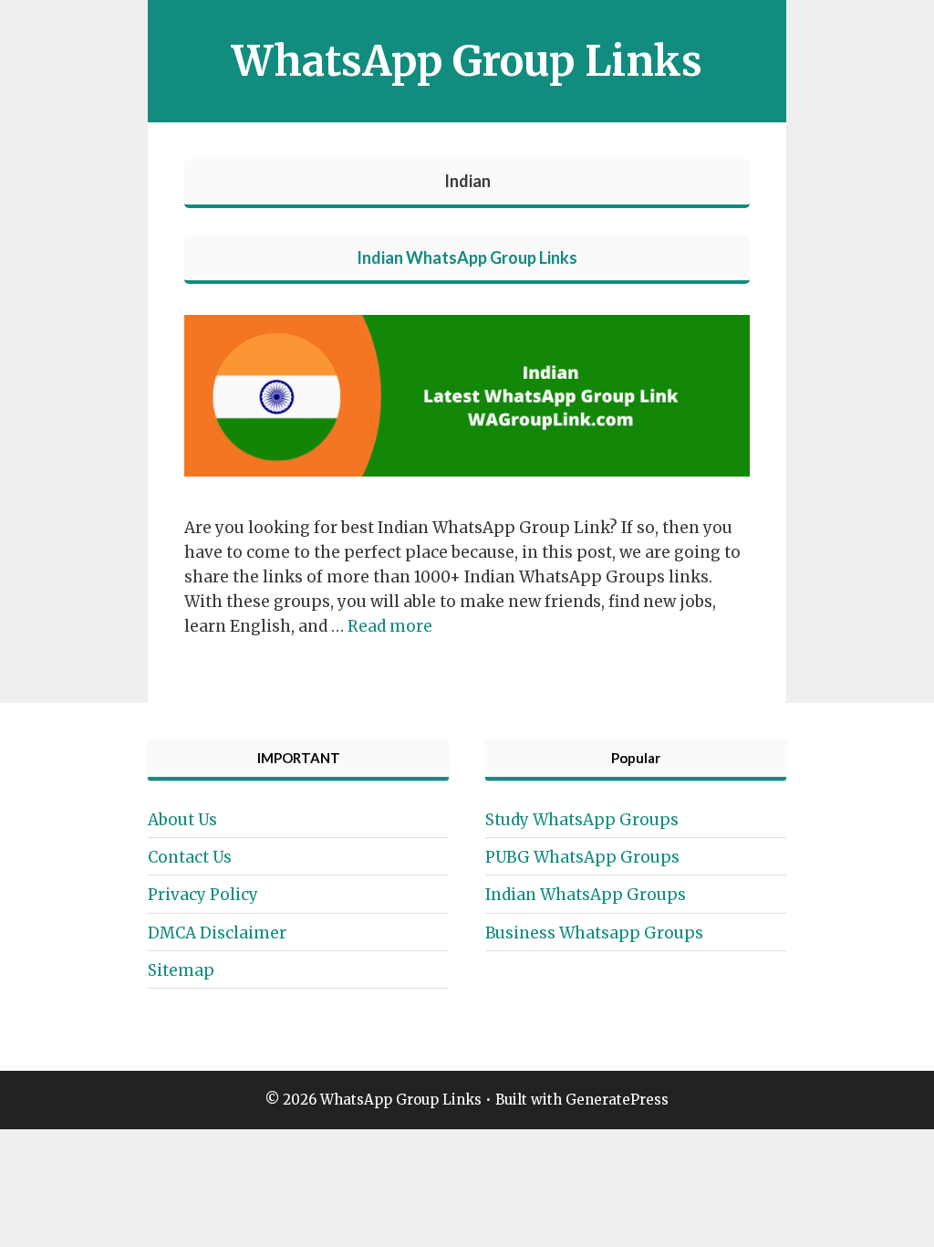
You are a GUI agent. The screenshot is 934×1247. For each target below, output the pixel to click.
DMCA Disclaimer (217, 933)
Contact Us (190, 857)
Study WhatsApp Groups (582, 820)
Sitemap (181, 970)
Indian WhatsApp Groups (585, 895)
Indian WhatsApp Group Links (467, 257)
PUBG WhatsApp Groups (582, 857)
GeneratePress (617, 1099)
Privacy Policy (203, 895)
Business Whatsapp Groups (594, 933)
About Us (182, 820)
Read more (390, 626)
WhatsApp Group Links (467, 61)
